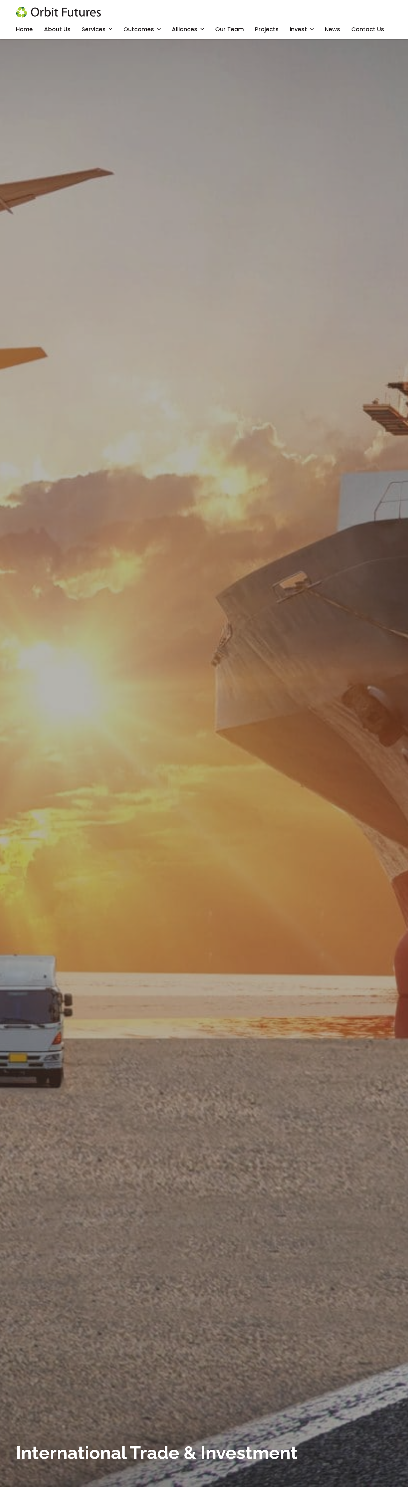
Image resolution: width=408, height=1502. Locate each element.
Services (94, 29)
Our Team (229, 29)
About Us (57, 29)
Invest (298, 29)
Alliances (184, 29)
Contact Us (367, 29)
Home (24, 29)
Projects (267, 29)
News (332, 29)
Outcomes (138, 29)
